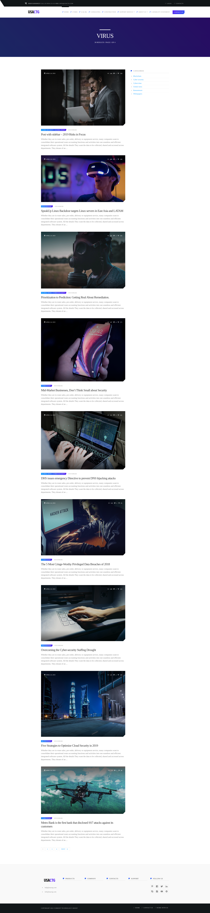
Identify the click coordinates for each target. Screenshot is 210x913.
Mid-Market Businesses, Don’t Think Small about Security (74, 390)
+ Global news (59, 130)
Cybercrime (46, 386)
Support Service (126, 12)
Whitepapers (46, 645)
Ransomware (47, 206)
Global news (47, 293)
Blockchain (46, 741)
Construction (110, 12)
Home (66, 12)
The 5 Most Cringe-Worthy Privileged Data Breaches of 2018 (75, 564)
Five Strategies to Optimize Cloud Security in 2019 (69, 745)
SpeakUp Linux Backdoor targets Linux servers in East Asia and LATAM (82, 211)
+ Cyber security (58, 293)
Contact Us (178, 12)
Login (169, 3)
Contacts (179, 3)
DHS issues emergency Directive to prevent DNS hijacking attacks (78, 478)
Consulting (95, 12)
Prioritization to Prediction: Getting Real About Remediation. (75, 297)
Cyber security (47, 130)
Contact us (148, 908)
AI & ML (84, 12)
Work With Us (162, 908)
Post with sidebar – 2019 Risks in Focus (63, 134)
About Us (142, 12)
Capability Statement (160, 12)
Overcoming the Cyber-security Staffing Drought (68, 650)
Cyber (74, 12)
